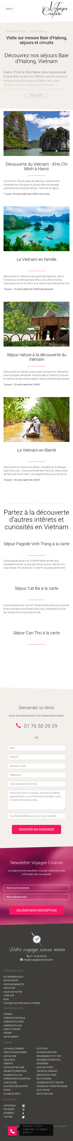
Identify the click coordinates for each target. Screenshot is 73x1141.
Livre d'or (9, 995)
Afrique (8, 1014)
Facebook (9, 1113)
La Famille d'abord (14, 1048)
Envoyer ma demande (36, 829)
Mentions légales (59, 1126)
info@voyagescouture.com (38, 959)
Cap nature (10, 1056)
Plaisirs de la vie (13, 1075)
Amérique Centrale (14, 1018)
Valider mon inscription (36, 910)
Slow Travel (43, 1090)
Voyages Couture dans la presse (22, 1003)
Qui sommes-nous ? (14, 977)
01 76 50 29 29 (37, 956)
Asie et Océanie (12, 1029)
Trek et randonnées (15, 1052)
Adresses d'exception (48, 1060)
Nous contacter (13, 992)
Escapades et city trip (48, 1056)
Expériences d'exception (17, 1078)
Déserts (8, 1063)
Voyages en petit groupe (50, 1082)
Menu (9, 8)
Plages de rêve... (13, 1094)
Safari (7, 1090)
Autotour (41, 1048)
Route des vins (44, 1094)
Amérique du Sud (13, 1025)
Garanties (9, 988)
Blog (6, 999)
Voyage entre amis (14, 1067)
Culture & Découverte (16, 1086)
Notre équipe (11, 980)
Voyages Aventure (46, 1052)
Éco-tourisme (43, 1078)
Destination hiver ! (46, 1075)
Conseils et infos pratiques (51, 1086)
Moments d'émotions (15, 1071)
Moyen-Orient (11, 1037)
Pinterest (9, 1109)
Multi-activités (44, 1067)
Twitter (8, 1117)
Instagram (10, 1105)
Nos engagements (14, 984)
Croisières (42, 1063)
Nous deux (9, 1060)
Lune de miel (10, 1082)
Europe (8, 1033)
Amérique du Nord (14, 1021)
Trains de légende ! (47, 1071)
